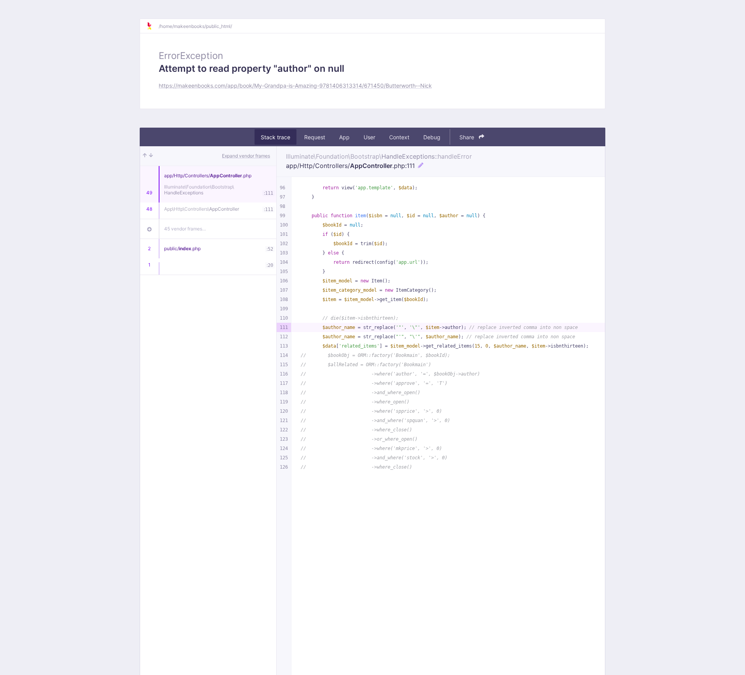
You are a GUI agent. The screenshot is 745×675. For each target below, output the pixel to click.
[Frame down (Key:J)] (151, 155)
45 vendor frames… (185, 229)
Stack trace (275, 137)
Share (467, 137)
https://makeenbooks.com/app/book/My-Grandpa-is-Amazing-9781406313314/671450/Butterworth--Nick (295, 85)
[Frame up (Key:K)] (144, 155)
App (344, 137)
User (369, 137)
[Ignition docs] (152, 26)
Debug (431, 137)
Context (399, 137)
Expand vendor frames (246, 156)
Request (314, 137)
